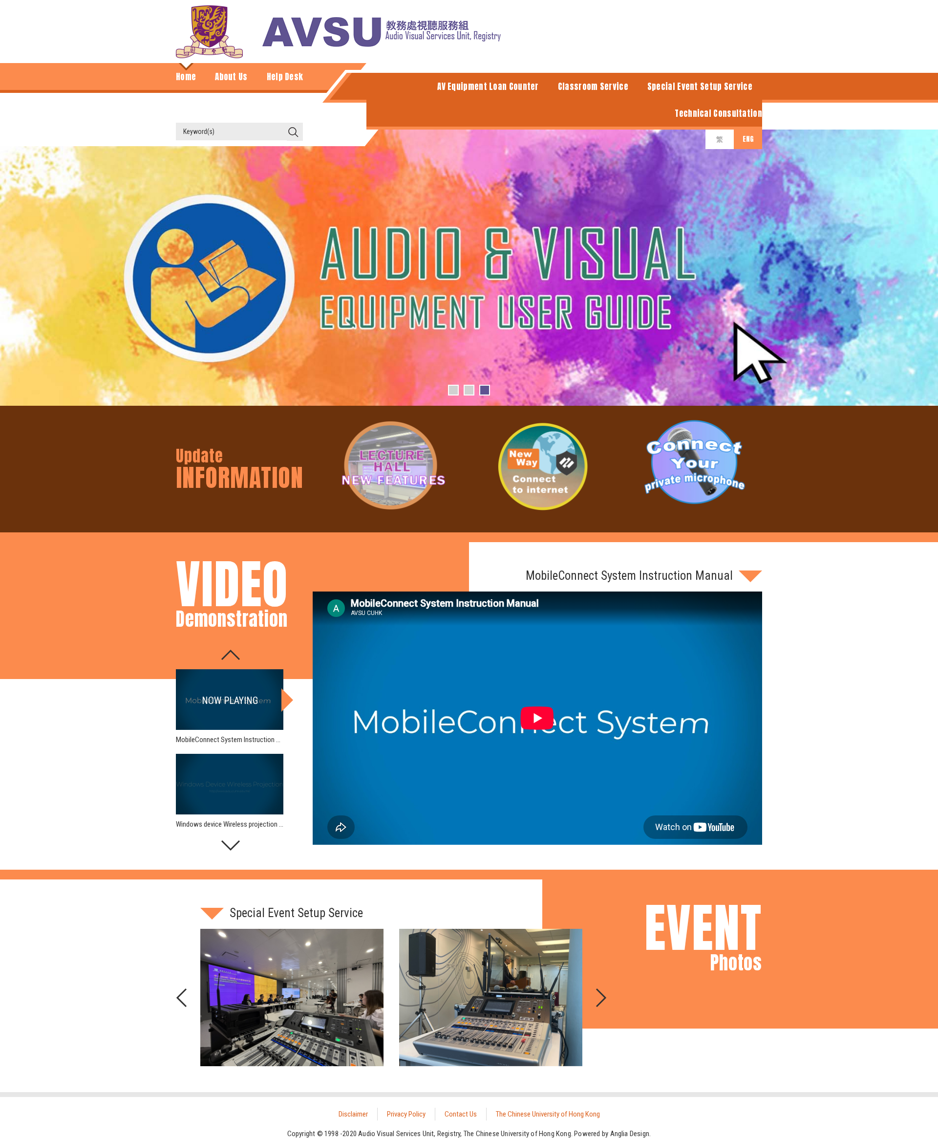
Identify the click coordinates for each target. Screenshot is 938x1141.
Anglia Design (630, 1133)
